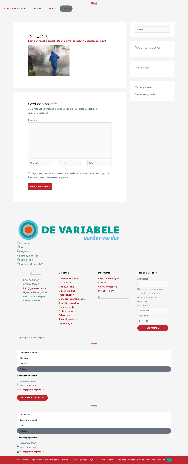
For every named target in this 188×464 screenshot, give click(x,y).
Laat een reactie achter (41, 41)
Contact (52, 8)
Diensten (37, 8)
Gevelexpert (26, 414)
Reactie (33, 120)
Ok (169, 460)
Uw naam (143, 305)
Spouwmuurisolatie (15, 8)
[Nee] (184, 460)
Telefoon (142, 315)
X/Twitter (142, 278)
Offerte (66, 8)
